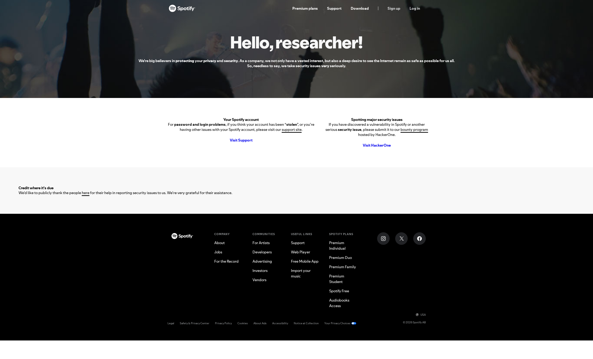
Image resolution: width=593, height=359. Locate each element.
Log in (415, 8)
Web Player (300, 252)
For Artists (261, 242)
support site (292, 129)
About (219, 242)
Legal (170, 323)
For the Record (226, 261)
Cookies (242, 323)
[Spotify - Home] (182, 8)
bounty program (414, 129)
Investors (260, 270)
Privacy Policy (223, 323)
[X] (401, 238)
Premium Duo (340, 257)
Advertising (262, 261)
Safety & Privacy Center (194, 323)
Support (334, 8)
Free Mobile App (305, 261)
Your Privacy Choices (337, 323)
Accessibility (280, 323)
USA (423, 315)
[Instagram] (383, 238)
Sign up (394, 8)
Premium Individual (337, 245)
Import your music (301, 273)
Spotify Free (339, 290)
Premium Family (342, 266)
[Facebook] (419, 238)
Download (360, 8)
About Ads (260, 323)
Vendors (259, 279)
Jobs (218, 252)
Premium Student (336, 279)
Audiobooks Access (339, 303)
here (85, 192)
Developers (262, 252)
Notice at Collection (306, 323)
